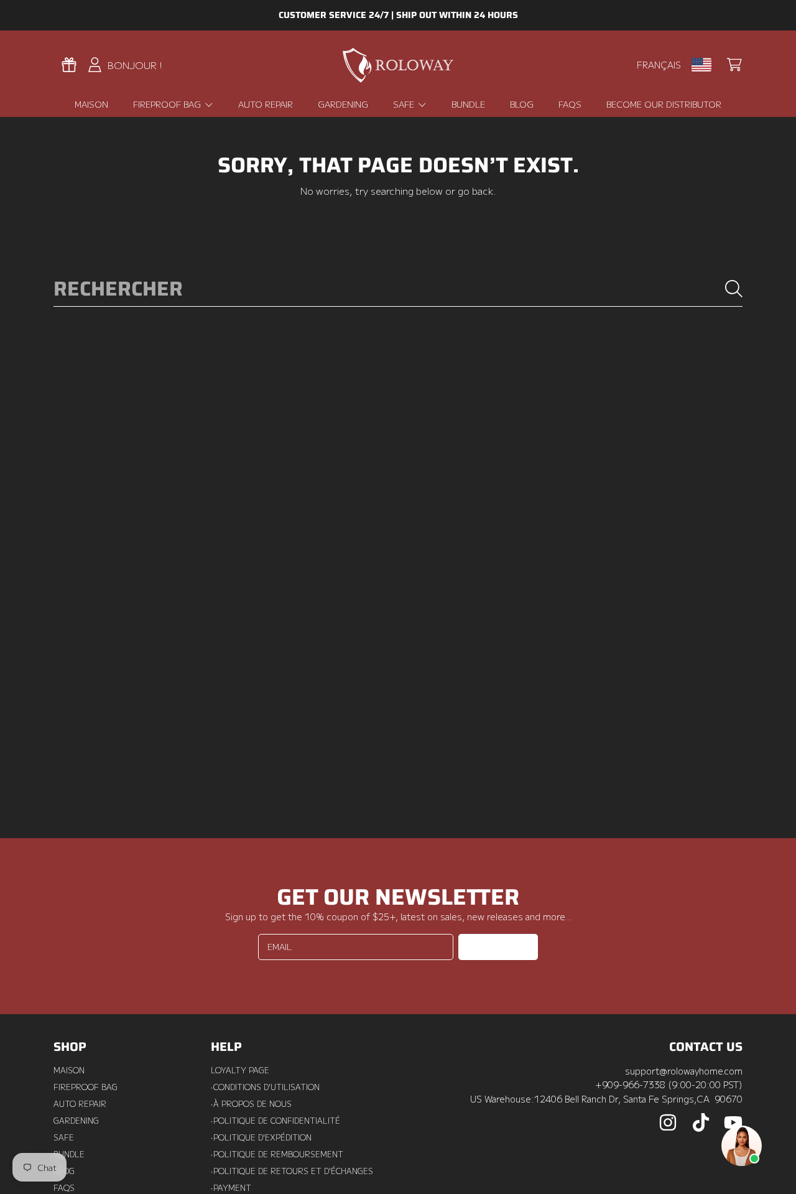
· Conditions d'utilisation (265, 1087)
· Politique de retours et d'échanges (292, 1171)
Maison (69, 1070)
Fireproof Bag (168, 104)
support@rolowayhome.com (684, 1070)
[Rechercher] (734, 288)
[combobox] (398, 289)
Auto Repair (79, 1103)
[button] (734, 65)
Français (659, 64)
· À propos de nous (251, 1103)
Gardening (76, 1120)
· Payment (231, 1187)
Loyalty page (240, 1070)
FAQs (64, 1187)
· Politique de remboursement (277, 1154)
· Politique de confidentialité (275, 1120)
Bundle (69, 1154)
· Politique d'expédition (261, 1137)
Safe (405, 104)
